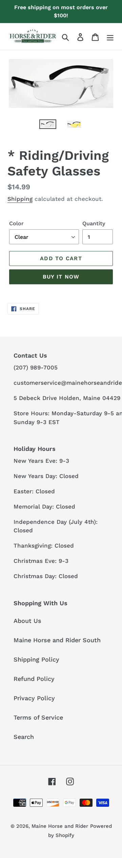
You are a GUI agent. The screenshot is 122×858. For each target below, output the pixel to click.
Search (24, 736)
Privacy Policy (34, 698)
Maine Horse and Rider (60, 826)
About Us (27, 620)
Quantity (93, 223)
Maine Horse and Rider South (57, 640)
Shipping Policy (36, 659)
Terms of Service (38, 717)
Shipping (20, 198)
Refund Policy (34, 678)
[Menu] (110, 36)
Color (16, 223)
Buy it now (61, 276)
